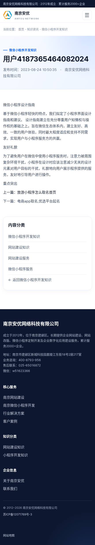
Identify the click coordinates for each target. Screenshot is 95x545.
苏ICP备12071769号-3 (17, 514)
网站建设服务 (18, 258)
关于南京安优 (13, 480)
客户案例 (10, 421)
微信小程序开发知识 (55, 29)
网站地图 (9, 535)
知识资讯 (33, 29)
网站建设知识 (18, 247)
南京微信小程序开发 (19, 405)
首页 (21, 29)
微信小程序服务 (20, 269)
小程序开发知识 (15, 455)
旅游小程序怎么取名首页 (36, 192)
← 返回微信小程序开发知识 (29, 280)
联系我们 (10, 488)
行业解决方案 (13, 413)
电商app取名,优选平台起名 (38, 201)
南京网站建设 (13, 397)
